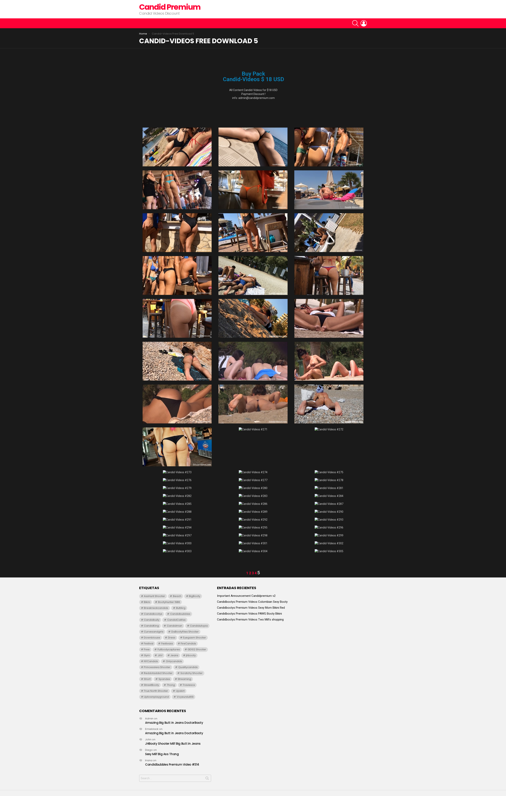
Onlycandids (174, 661)
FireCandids (188, 643)
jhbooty (191, 655)
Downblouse (152, 637)
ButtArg (180, 608)
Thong (171, 685)
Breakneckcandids (156, 608)
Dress (171, 637)
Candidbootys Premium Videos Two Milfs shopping (250, 619)
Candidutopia (199, 626)
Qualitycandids (188, 667)
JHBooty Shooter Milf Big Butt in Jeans (173, 744)
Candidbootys (153, 614)
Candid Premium (169, 7)
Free (147, 649)
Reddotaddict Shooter (158, 673)
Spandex (164, 679)
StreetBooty (151, 685)
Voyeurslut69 (185, 697)
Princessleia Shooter (157, 667)
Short (147, 679)
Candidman (174, 626)
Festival (148, 643)
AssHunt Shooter (154, 596)
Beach (177, 596)
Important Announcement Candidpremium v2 (246, 596)
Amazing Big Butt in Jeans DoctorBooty (174, 723)
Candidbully (151, 620)
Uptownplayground (156, 697)
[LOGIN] (364, 23)
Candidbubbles (180, 614)
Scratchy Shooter (191, 673)
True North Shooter (156, 691)
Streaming (184, 679)
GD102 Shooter (197, 649)
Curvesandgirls (153, 632)
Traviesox (189, 685)
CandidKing (151, 626)
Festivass (167, 643)
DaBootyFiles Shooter (185, 632)
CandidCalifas (176, 620)
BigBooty (194, 596)
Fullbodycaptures (169, 649)
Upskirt (180, 691)
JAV (160, 655)
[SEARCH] (355, 23)
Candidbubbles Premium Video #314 (172, 764)
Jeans (174, 655)
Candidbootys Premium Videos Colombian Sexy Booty (252, 602)
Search (207, 779)
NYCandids (151, 661)
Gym (147, 655)
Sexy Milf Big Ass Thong (162, 754)
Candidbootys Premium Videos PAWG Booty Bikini (249, 613)
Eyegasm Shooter (194, 637)
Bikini (147, 602)
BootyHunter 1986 (169, 602)
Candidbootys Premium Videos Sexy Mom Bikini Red (251, 607)
